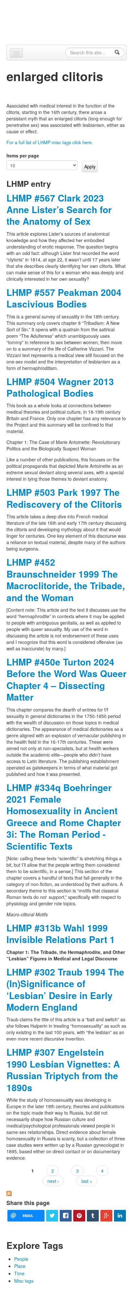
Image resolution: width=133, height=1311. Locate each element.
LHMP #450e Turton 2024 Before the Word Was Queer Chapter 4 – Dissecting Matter (66, 679)
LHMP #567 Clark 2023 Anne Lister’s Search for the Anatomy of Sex (59, 209)
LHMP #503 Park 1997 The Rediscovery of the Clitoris (64, 498)
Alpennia (70, 21)
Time (19, 1273)
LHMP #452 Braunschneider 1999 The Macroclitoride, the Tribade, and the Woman (65, 579)
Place (20, 1266)
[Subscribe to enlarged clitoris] (9, 1193)
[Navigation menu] (16, 52)
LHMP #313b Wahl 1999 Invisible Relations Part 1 (60, 933)
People (21, 1259)
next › (53, 1181)
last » (86, 1181)
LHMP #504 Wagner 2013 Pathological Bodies (60, 387)
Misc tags (24, 1281)
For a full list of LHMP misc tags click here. (49, 142)
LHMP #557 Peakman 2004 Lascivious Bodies (63, 298)
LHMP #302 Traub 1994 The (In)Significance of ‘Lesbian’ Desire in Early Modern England (65, 989)
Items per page (22, 155)
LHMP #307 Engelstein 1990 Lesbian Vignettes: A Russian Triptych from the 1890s (63, 1069)
